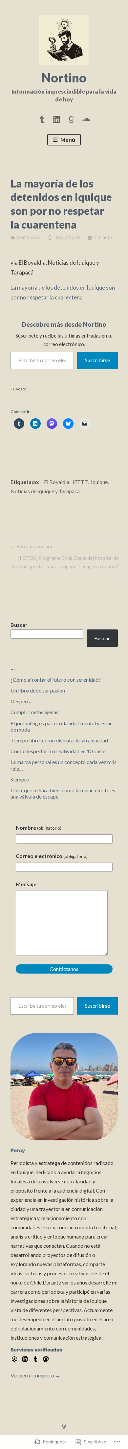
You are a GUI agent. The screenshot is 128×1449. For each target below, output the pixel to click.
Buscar (19, 625)
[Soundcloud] (86, 118)
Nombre (38, 827)
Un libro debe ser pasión (38, 690)
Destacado (28, 237)
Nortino (64, 77)
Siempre (20, 779)
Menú (67, 139)
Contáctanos (64, 969)
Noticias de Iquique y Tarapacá (45, 491)
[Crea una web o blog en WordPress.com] (64, 1426)
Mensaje (26, 884)
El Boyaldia (56, 482)
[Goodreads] (71, 118)
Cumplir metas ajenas (34, 712)
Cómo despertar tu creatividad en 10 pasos (59, 751)
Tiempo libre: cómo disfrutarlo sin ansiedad (59, 740)
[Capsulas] (42, 118)
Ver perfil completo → (35, 1375)
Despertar (22, 701)
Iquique (99, 482)
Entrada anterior (31, 548)
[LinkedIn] (56, 118)
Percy (18, 1150)
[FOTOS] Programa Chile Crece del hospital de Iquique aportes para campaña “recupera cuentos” (65, 562)
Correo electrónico (52, 856)
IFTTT (80, 482)
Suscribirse (97, 360)
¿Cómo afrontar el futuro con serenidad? (56, 679)
